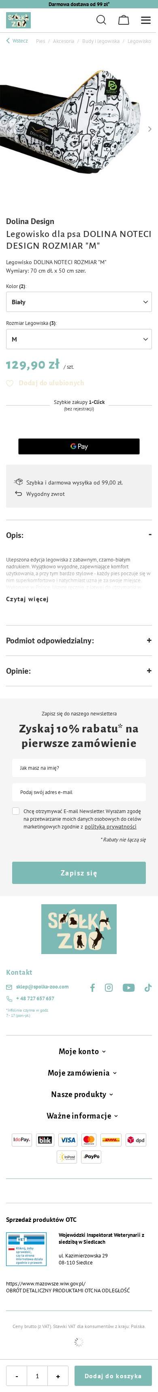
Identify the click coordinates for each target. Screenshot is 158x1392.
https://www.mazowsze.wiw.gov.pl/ (45, 1283)
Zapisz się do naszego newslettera (79, 714)
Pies (40, 41)
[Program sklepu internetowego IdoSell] (79, 1342)
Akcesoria (63, 41)
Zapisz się (79, 872)
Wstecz (19, 40)
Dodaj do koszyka (113, 1376)
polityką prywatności (111, 826)
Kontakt (19, 972)
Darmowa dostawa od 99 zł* (79, 4)
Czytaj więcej (27, 599)
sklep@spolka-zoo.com (42, 987)
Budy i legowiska (101, 41)
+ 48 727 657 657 (35, 998)
